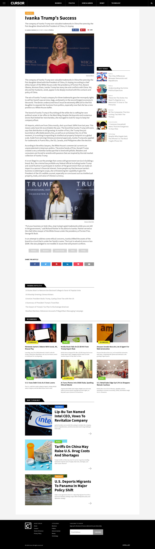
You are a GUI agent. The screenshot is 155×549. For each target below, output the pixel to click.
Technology (115, 3)
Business (58, 3)
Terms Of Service (38, 531)
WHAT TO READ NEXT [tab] (33, 400)
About (35, 526)
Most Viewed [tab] (103, 69)
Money (102, 3)
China (73, 251)
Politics (72, 3)
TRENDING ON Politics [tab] (34, 286)
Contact (36, 528)
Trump (83, 251)
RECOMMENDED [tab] (32, 319)
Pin (84, 30)
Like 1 (76, 30)
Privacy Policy (37, 533)
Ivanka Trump (59, 251)
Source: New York (89, 222)
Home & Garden (87, 3)
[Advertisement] (59, 276)
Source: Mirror (90, 75)
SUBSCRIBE (98, 532)
